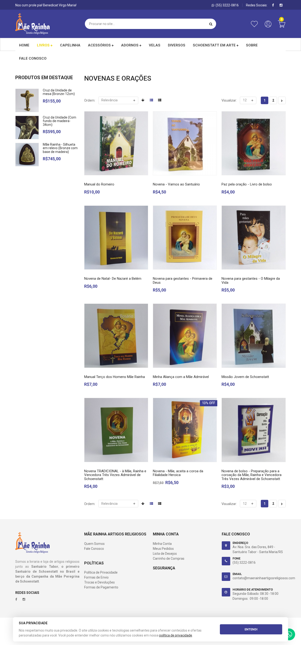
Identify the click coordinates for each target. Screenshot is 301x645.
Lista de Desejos (165, 553)
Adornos (130, 45)
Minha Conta (162, 544)
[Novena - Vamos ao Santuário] (185, 143)
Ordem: (89, 100)
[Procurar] (211, 24)
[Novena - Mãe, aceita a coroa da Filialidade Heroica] (185, 430)
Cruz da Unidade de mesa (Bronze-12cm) (59, 92)
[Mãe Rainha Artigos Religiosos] (32, 23)
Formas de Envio (96, 577)
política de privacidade (175, 635)
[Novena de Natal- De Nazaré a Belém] (116, 237)
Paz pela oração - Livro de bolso (247, 184)
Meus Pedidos (163, 549)
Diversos (176, 45)
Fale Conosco (94, 549)
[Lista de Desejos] (255, 26)
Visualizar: (229, 100)
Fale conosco (33, 58)
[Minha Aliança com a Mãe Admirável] (185, 336)
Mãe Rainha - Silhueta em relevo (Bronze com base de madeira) (60, 148)
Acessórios (100, 45)
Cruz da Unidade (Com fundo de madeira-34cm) (59, 121)
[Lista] (159, 100)
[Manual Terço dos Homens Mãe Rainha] (116, 336)
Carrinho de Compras (168, 558)
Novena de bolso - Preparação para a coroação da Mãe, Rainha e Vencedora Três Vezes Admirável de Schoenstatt (251, 475)
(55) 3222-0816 (244, 562)
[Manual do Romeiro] (116, 143)
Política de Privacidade (101, 572)
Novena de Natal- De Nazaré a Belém (112, 278)
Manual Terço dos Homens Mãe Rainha (114, 377)
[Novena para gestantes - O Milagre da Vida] (253, 237)
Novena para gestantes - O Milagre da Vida (251, 280)
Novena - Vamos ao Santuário (176, 184)
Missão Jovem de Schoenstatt (245, 377)
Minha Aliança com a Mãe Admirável (181, 377)
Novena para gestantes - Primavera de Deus (182, 280)
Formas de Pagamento (101, 587)
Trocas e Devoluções (99, 582)
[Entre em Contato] (289, 636)
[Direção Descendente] (143, 100)
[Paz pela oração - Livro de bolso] (253, 143)
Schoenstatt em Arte (215, 45)
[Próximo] (282, 100)
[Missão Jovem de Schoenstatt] (253, 336)
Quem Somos (94, 544)
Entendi (251, 629)
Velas (154, 45)
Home (24, 45)
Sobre (252, 45)
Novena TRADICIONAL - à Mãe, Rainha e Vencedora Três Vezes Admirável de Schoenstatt (115, 475)
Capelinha (70, 45)
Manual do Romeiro (99, 184)
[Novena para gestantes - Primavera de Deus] (185, 237)
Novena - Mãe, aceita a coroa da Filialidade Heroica (178, 473)
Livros (44, 45)
